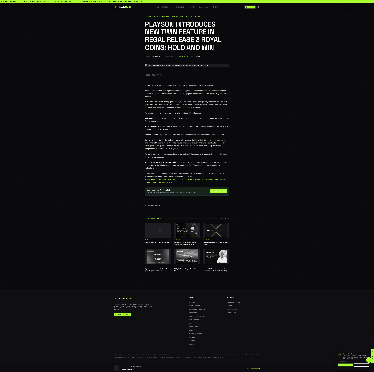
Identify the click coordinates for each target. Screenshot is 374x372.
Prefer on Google (219, 191)
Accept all (345, 365)
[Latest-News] (164, 16)
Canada (192, 330)
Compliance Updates (197, 309)
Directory (192, 7)
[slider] (259, 368)
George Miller (158, 57)
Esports (192, 323)
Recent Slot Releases (197, 316)
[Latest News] (153, 16)
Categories (203, 7)
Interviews (180, 7)
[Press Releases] (177, 16)
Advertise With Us (124, 314)
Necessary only (362, 365)
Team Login (231, 313)
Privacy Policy (119, 354)
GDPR (142, 354)
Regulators (193, 344)
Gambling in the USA (197, 334)
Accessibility (164, 354)
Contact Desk (232, 309)
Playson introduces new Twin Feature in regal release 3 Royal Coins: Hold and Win (184, 179)
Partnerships (194, 320)
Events (217, 7)
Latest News (167, 7)
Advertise (251, 7)
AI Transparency (151, 354)
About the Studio (233, 302)
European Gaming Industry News (160, 182)
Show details (344, 361)
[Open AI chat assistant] (369, 360)
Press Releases (195, 306)
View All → (225, 218)
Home (157, 7)
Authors (192, 341)
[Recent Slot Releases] (193, 16)
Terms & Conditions (132, 354)
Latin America (194, 327)
